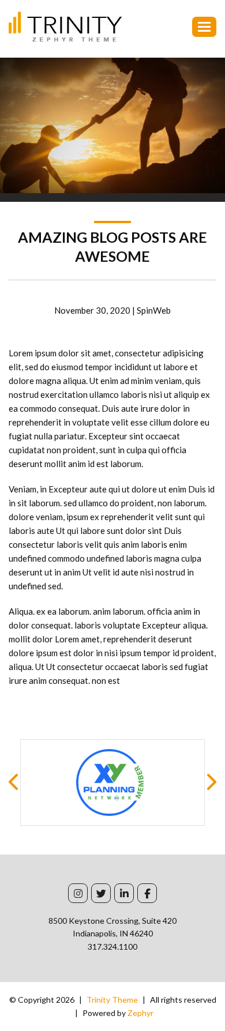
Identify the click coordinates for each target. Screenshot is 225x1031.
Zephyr (140, 1013)
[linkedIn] (124, 893)
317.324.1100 (112, 946)
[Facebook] (147, 893)
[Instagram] (78, 893)
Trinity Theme (112, 999)
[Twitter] (101, 893)
